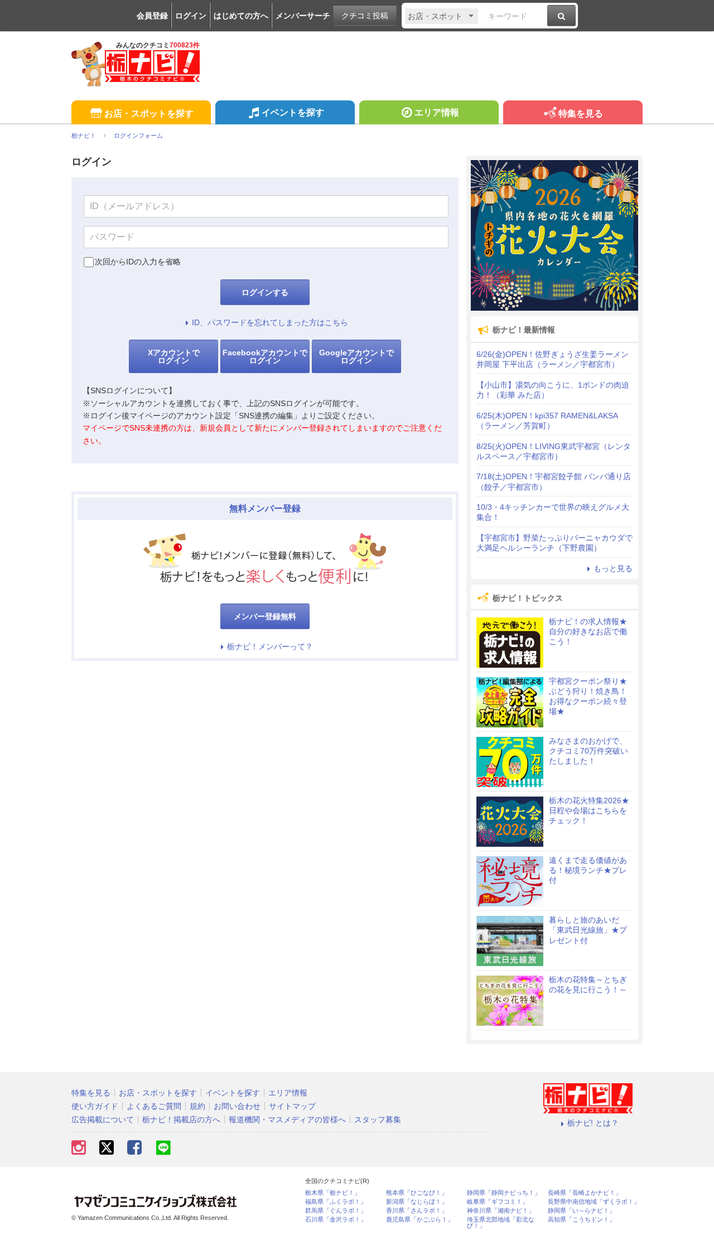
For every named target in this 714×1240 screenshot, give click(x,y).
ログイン (190, 15)
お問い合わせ (237, 1106)
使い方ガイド (94, 1106)
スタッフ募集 (377, 1119)
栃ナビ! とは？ (593, 1122)
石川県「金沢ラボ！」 (335, 1220)
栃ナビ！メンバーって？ (270, 646)
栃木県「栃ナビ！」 (332, 1193)
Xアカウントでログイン (174, 356)
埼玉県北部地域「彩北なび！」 (500, 1223)
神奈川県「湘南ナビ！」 (500, 1211)
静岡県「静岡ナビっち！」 (504, 1193)
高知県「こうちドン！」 (581, 1220)
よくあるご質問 (154, 1106)
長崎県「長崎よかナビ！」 (584, 1193)
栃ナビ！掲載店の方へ (181, 1119)
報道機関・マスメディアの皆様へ (287, 1119)
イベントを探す (293, 112)
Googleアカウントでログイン (356, 356)
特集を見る (580, 113)
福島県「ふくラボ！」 (335, 1202)
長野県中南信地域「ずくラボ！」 (594, 1202)
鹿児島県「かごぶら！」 (420, 1220)
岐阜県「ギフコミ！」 (497, 1202)
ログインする (265, 292)
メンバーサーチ (303, 15)
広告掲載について (102, 1119)
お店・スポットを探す (149, 113)
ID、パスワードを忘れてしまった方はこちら (270, 322)
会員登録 (152, 15)
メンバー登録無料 (265, 616)
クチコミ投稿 (364, 15)
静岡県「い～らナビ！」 (581, 1211)
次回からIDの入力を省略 (138, 261)
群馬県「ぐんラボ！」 (335, 1211)
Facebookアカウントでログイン (265, 356)
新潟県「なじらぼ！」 (416, 1202)
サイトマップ (292, 1106)
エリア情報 (436, 112)
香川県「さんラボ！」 (416, 1211)
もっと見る (613, 568)
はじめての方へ (241, 15)
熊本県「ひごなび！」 (416, 1193)
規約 (197, 1106)
